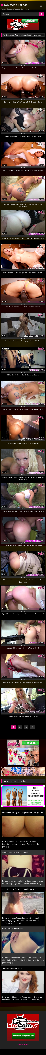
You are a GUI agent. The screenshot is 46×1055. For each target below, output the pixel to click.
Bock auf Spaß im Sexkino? (12, 889)
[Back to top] (39, 1049)
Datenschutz (21, 1044)
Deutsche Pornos (15, 5)
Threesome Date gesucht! (12, 929)
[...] (40, 844)
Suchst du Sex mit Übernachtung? (15, 813)
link (27, 1044)
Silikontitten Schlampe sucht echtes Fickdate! (19, 966)
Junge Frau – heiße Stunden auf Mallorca (18, 850)
